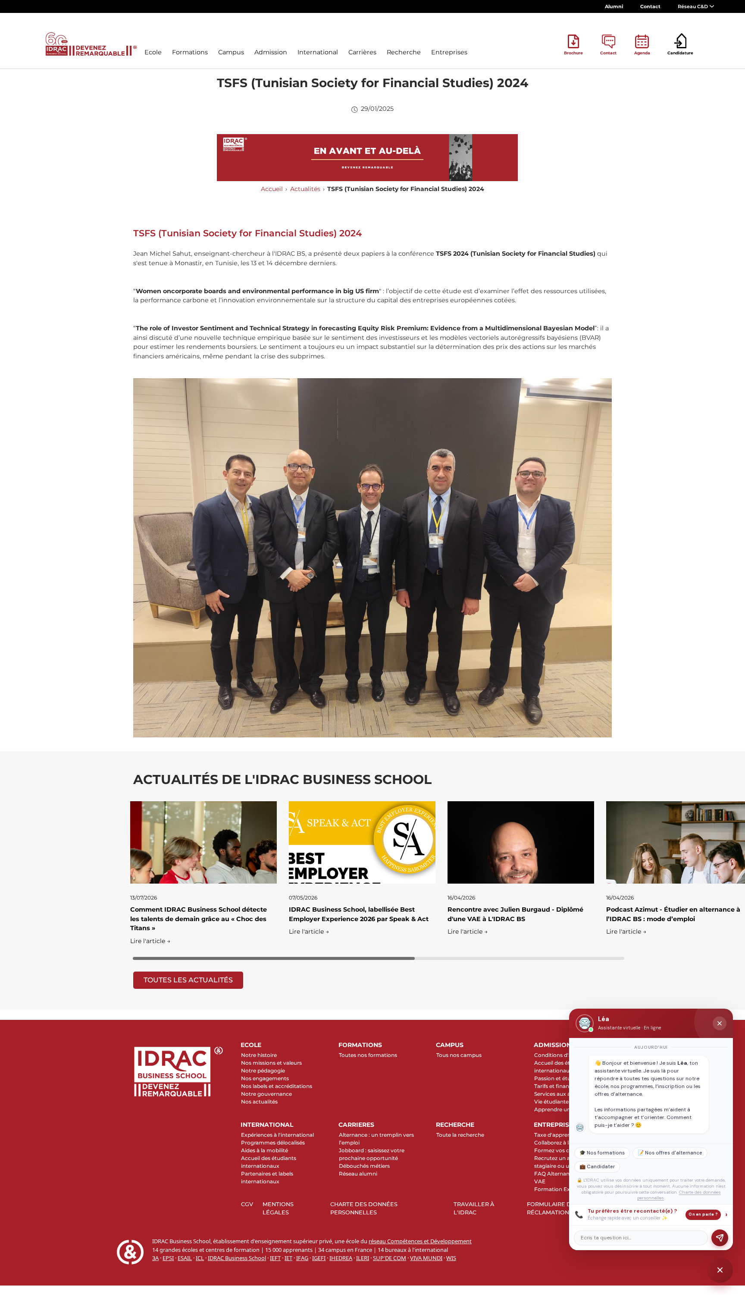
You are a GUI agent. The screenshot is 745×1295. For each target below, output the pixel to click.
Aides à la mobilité (264, 1150)
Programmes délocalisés (273, 1142)
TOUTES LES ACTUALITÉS (188, 980)
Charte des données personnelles (364, 1208)
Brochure (573, 52)
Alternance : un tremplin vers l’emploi (376, 1139)
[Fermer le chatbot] (719, 1023)
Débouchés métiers (364, 1166)
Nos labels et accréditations (276, 1086)
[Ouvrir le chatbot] (720, 1270)
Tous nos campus (459, 1055)
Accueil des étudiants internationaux (268, 1162)
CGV (247, 1204)
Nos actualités (259, 1101)
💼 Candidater (597, 1166)
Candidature (680, 52)
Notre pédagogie (263, 1070)
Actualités (305, 189)
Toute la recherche (460, 1135)
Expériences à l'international (277, 1135)
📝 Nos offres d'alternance (670, 1153)
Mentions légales (278, 1208)
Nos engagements (265, 1078)
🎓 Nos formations (602, 1153)
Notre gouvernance (266, 1094)
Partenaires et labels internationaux (267, 1177)
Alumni (614, 6)
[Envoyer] (719, 1237)
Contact (650, 6)
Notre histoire (259, 1055)
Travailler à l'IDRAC (474, 1208)
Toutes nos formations (368, 1055)
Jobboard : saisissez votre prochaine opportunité (371, 1154)
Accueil (272, 189)
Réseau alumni (358, 1173)
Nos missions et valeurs (271, 1063)
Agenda (642, 52)
